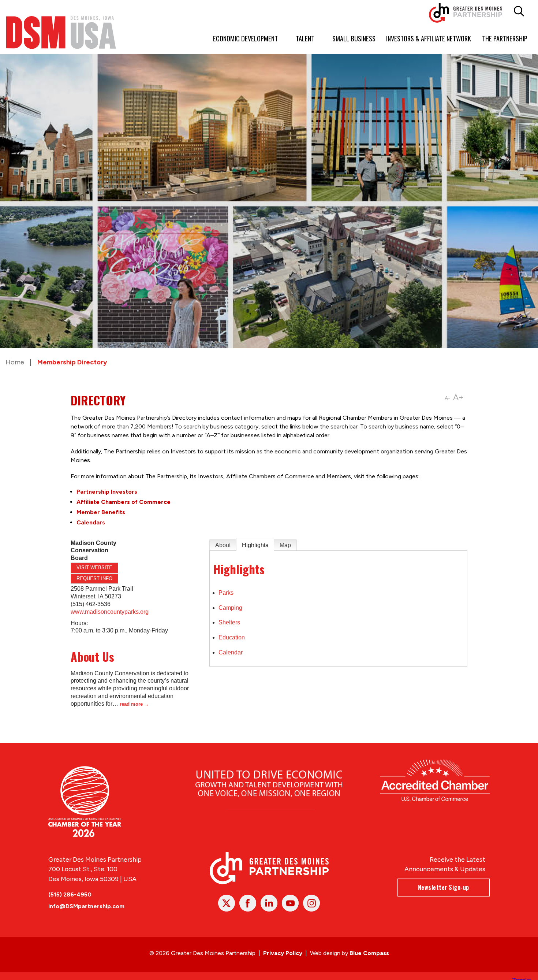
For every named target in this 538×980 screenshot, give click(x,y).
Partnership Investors (106, 491)
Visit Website (94, 567)
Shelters (229, 622)
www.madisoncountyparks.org (110, 612)
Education (231, 637)
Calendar (230, 652)
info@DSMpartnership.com (86, 906)
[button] (519, 11)
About (223, 545)
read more (131, 704)
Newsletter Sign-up (443, 887)
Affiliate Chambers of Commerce (123, 501)
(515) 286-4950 (69, 894)
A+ (458, 397)
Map (285, 545)
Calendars (90, 522)
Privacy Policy (282, 953)
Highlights (255, 545)
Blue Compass (369, 953)
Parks (225, 593)
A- (447, 398)
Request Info (94, 578)
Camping (230, 608)
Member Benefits (100, 512)
